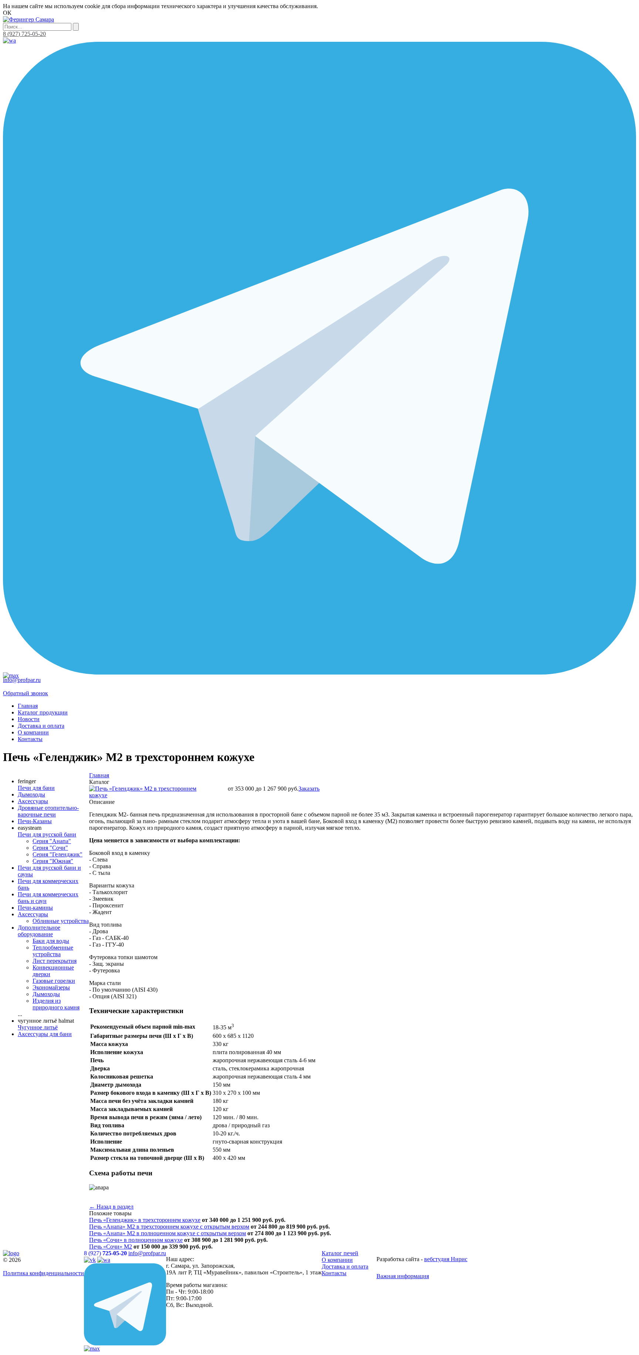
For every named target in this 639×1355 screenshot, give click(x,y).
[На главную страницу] (28, 19)
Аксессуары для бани (45, 1034)
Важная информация (402, 1276)
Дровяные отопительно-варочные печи (48, 811)
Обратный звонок (25, 693)
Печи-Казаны (35, 821)
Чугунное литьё (38, 1027)
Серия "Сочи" (50, 848)
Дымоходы (31, 794)
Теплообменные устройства (53, 950)
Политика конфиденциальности (43, 1273)
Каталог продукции (43, 712)
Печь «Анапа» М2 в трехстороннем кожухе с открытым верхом (169, 1226)
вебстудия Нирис (445, 1259)
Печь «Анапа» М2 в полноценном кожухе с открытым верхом (167, 1233)
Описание (102, 802)
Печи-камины (35, 907)
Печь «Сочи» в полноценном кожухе (136, 1240)
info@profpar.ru (22, 680)
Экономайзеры (51, 987)
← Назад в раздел (111, 1206)
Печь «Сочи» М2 (110, 1246)
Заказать (309, 788)
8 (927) (105, 1253)
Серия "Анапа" (52, 841)
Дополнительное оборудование (39, 930)
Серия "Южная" (53, 861)
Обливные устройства (61, 921)
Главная (28, 706)
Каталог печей (340, 1253)
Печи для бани (36, 788)
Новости (29, 719)
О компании (33, 732)
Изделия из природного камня (56, 1004)
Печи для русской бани (47, 834)
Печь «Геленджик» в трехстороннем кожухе (144, 1220)
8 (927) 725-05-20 (24, 34)
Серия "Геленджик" (57, 854)
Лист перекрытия (55, 961)
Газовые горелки (54, 981)
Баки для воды (51, 941)
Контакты (30, 739)
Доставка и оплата (41, 726)
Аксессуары (33, 801)
